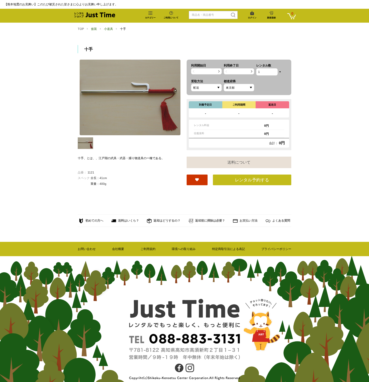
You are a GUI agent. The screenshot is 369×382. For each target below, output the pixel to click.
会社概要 (118, 249)
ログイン (252, 17)
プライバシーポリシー (276, 249)
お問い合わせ (87, 249)
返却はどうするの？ (166, 220)
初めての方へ (94, 220)
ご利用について (171, 17)
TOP (81, 29)
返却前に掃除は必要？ (209, 220)
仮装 (94, 29)
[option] (130, 97)
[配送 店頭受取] (206, 87)
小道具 (108, 29)
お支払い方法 (248, 220)
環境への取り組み (184, 249)
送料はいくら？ (128, 220)
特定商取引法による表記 (228, 249)
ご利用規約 (148, 249)
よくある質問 (280, 220)
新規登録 (271, 17)
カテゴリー (150, 17)
